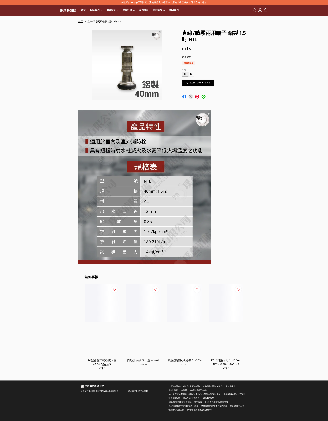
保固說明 (143, 10)
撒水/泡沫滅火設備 (191, 398)
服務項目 (111, 10)
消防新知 (157, 10)
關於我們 (95, 10)
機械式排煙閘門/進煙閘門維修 (214, 406)
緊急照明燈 (230, 386)
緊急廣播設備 (174, 398)
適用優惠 (186, 56)
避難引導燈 (173, 390)
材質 (184, 69)
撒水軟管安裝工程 (176, 410)
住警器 (184, 390)
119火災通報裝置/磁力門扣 (216, 402)
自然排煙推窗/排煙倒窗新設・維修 (183, 406)
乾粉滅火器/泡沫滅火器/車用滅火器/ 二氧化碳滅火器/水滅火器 (195, 386)
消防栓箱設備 (208, 398)
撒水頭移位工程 (237, 406)
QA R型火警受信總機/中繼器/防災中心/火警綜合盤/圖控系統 (194, 394)
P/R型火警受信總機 (198, 390)
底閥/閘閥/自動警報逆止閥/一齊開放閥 (185, 402)
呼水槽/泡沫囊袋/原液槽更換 (199, 410)
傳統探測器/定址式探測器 (234, 394)
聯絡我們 (174, 10)
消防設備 (127, 10)
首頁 (83, 10)
